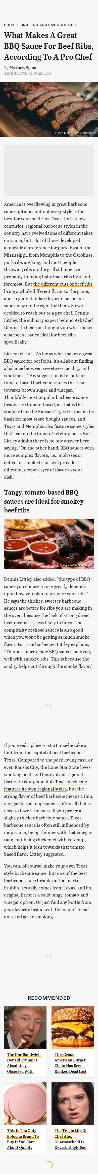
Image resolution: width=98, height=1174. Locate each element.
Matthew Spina (22, 67)
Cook (9, 24)
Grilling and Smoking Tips (48, 24)
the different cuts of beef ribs (62, 284)
